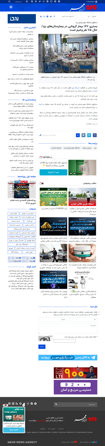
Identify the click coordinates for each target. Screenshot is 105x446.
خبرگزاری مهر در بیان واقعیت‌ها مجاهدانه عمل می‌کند (23, 47)
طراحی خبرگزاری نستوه (86, 442)
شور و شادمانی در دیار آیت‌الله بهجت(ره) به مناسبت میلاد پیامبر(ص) (20, 91)
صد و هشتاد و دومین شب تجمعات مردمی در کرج (21, 54)
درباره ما (61, 428)
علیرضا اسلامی (56, 148)
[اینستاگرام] (28, 404)
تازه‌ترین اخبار (30, 27)
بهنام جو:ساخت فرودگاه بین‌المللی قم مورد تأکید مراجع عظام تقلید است (21, 287)
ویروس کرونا (87, 148)
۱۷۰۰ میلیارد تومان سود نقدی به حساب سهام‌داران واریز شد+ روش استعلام (20, 112)
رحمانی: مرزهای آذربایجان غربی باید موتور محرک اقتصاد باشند (21, 40)
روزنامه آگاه (14, 252)
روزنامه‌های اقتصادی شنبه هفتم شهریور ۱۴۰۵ (23, 202)
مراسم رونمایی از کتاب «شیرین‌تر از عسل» (21, 61)
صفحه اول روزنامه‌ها (27, 176)
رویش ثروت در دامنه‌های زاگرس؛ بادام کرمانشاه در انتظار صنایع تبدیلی (20, 105)
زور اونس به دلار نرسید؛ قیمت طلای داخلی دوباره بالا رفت (21, 161)
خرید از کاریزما (53, 172)
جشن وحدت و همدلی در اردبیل (22, 74)
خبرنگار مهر (76, 88)
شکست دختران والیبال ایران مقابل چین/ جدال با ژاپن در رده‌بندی (22, 154)
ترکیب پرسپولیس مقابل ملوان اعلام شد (21, 140)
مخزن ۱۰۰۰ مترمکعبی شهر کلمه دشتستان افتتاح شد (23, 68)
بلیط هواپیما (31, 240)
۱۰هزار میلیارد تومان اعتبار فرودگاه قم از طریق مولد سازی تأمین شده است (21, 272)
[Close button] (23, 405)
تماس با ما (51, 428)
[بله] (31, 404)
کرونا (95, 91)
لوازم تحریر (13, 213)
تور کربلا (29, 221)
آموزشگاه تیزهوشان (15, 236)
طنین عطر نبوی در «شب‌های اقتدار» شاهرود (21, 84)
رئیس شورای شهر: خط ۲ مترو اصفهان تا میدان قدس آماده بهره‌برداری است (21, 119)
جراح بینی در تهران (28, 213)
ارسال (42, 346)
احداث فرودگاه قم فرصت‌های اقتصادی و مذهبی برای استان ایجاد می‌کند (20, 282)
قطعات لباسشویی (29, 236)
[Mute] (74, 173)
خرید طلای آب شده (28, 217)
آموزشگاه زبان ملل (22, 244)
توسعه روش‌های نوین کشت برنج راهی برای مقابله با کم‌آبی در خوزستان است (20, 147)
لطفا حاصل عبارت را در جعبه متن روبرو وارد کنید (80, 337)
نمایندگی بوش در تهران (16, 240)
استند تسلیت (15, 221)
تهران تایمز (29, 252)
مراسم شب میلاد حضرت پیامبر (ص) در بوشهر (21, 32)
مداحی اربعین (29, 225)
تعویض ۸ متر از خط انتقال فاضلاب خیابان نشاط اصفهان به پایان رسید (22, 168)
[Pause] (70, 173)
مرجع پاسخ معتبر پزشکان (22, 229)
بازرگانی (42, 428)
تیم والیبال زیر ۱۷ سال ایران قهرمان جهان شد (21, 126)
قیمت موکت (13, 217)
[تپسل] (40, 157)
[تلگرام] (35, 404)
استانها (94, 16)
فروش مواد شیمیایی (28, 233)
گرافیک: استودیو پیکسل (68, 442)
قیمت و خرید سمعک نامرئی (25, 248)
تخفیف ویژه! (13, 430)
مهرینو (11, 248)
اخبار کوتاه (31, 267)
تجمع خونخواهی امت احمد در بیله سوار (20, 79)
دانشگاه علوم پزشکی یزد (72, 148)
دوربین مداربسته (15, 225)
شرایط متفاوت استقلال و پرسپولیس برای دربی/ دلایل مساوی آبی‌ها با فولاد (20, 133)
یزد (88, 16)
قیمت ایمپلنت (13, 233)
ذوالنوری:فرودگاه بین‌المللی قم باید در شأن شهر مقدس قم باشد (21, 277)
